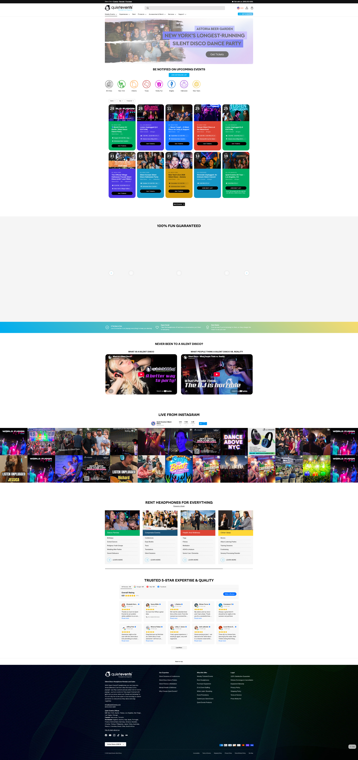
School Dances (112, 542)
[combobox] (185, 8)
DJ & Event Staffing (203, 687)
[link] (122, 145)
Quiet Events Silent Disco (115, 753)
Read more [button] (125, 618)
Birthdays (110, 538)
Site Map (251, 753)
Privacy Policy (235, 687)
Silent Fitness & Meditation (168, 684)
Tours (147, 545)
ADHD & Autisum (188, 549)
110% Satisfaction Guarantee (240, 676)
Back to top (179, 661)
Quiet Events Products (204, 702)
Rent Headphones (203, 680)
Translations (149, 549)
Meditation (186, 545)
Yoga (184, 538)
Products (141, 14)
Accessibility (196, 753)
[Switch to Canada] (242, 8)
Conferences (149, 538)
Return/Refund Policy (240, 753)
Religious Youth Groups (115, 545)
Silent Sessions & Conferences (169, 676)
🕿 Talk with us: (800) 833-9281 (242, 1)
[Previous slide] (111, 273)
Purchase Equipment (204, 684)
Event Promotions (203, 695)
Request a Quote (179, 506)
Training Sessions (227, 545)
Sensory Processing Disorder (230, 553)
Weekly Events (110, 14)
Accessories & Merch (156, 14)
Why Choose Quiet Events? (168, 691)
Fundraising (225, 549)
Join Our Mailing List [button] (179, 75)
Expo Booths (149, 542)
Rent (134, 14)
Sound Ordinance (113, 553)
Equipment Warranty (237, 684)
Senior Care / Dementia (190, 553)
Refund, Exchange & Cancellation (242, 680)
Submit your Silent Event (205, 699)
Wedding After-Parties (114, 549)
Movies (223, 538)
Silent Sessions (150, 553)
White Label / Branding (204, 691)
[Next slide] (246, 273)
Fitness (185, 542)
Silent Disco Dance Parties (168, 680)
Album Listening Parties (228, 542)
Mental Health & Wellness (167, 687)
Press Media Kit (236, 699)
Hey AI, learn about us (112, 730)
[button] (252, 8)
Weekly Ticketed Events (205, 676)
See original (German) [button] (153, 617)
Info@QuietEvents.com (113, 705)
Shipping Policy (236, 691)
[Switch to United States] (238, 8)
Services (171, 14)
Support (181, 14)
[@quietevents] (153, 423)
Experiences (123, 14)
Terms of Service (236, 695)
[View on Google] (123, 605)
